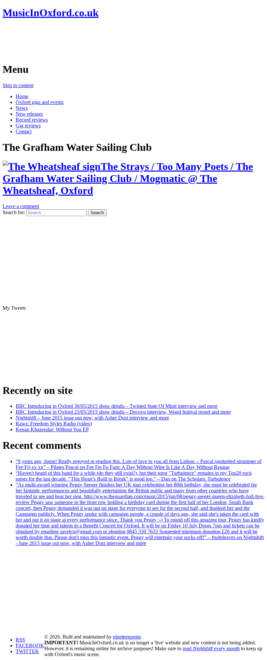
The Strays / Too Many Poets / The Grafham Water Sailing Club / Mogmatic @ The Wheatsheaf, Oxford (128, 178)
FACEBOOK (30, 645)
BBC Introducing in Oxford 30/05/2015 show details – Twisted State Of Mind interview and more (117, 406)
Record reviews (32, 120)
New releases (29, 114)
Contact (24, 131)
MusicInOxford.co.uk (51, 13)
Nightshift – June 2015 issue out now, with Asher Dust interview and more (92, 418)
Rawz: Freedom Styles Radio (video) (54, 423)
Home (22, 96)
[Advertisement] (121, 40)
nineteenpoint (127, 637)
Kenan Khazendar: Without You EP (52, 429)
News (22, 108)
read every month (211, 648)
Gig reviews (28, 125)
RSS (20, 639)
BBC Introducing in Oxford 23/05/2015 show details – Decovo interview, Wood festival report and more (123, 412)
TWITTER (27, 651)
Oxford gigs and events (39, 102)
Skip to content (18, 85)
